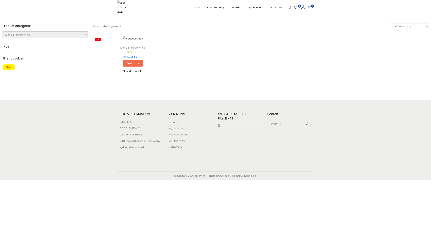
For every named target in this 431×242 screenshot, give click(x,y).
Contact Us (175, 146)
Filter (9, 67)
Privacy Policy (250, 175)
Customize (132, 63)
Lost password (177, 140)
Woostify (237, 175)
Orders (173, 122)
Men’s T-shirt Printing (132, 47)
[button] (132, 71)
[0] (296, 8)
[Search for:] (289, 123)
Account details (178, 134)
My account (176, 128)
